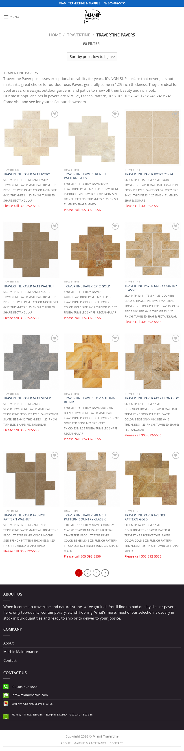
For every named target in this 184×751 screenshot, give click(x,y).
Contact (10, 660)
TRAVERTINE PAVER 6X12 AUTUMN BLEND (89, 400)
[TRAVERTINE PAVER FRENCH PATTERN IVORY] (92, 137)
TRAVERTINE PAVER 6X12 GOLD (87, 286)
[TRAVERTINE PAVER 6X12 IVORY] (31, 137)
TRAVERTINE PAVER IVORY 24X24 (149, 174)
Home (55, 35)
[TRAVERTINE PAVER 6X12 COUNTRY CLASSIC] (153, 250)
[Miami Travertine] (92, 17)
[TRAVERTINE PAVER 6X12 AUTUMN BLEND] (92, 361)
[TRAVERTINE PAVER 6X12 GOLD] (92, 250)
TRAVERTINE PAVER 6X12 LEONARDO (152, 398)
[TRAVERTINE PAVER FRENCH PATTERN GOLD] (153, 479)
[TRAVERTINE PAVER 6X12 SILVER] (31, 361)
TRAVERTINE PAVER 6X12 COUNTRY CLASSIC (151, 288)
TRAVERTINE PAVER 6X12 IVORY (26, 174)
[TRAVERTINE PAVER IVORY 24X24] (153, 137)
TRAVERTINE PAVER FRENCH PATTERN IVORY (85, 176)
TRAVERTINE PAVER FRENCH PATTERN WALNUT (24, 517)
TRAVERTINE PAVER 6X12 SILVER (27, 398)
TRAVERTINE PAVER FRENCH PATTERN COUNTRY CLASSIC (85, 517)
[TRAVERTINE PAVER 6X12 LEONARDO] (153, 361)
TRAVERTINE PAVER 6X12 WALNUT (28, 286)
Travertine (78, 35)
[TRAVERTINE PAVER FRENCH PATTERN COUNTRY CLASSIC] (92, 479)
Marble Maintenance (20, 651)
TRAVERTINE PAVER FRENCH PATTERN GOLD (145, 517)
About (8, 643)
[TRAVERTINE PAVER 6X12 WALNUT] (31, 250)
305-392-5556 (30, 206)
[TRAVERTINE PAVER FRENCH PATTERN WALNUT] (31, 479)
